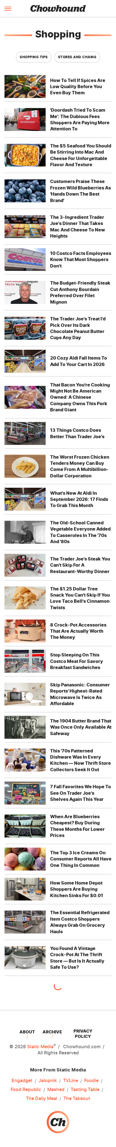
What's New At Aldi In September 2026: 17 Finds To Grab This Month (79, 499)
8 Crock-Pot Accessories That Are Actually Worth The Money (78, 631)
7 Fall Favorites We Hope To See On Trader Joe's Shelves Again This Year (80, 793)
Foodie (91, 1080)
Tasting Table (85, 1089)
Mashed (55, 1089)
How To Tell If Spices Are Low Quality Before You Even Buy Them (77, 87)
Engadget (22, 1080)
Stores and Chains (77, 57)
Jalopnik (48, 1080)
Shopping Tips (34, 57)
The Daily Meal (41, 1098)
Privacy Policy (82, 1033)
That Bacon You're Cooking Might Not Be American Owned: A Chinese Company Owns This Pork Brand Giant (80, 397)
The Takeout (76, 1098)
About (27, 1032)
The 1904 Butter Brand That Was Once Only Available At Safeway (80, 727)
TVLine (70, 1080)
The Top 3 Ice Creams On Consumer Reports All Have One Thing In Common (80, 859)
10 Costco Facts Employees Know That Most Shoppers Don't (80, 259)
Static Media (40, 1046)
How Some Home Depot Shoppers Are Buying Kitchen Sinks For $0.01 (76, 889)
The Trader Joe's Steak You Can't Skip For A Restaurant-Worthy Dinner (80, 565)
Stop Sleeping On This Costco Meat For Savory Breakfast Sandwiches (76, 661)
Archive (52, 1032)
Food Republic (26, 1089)
